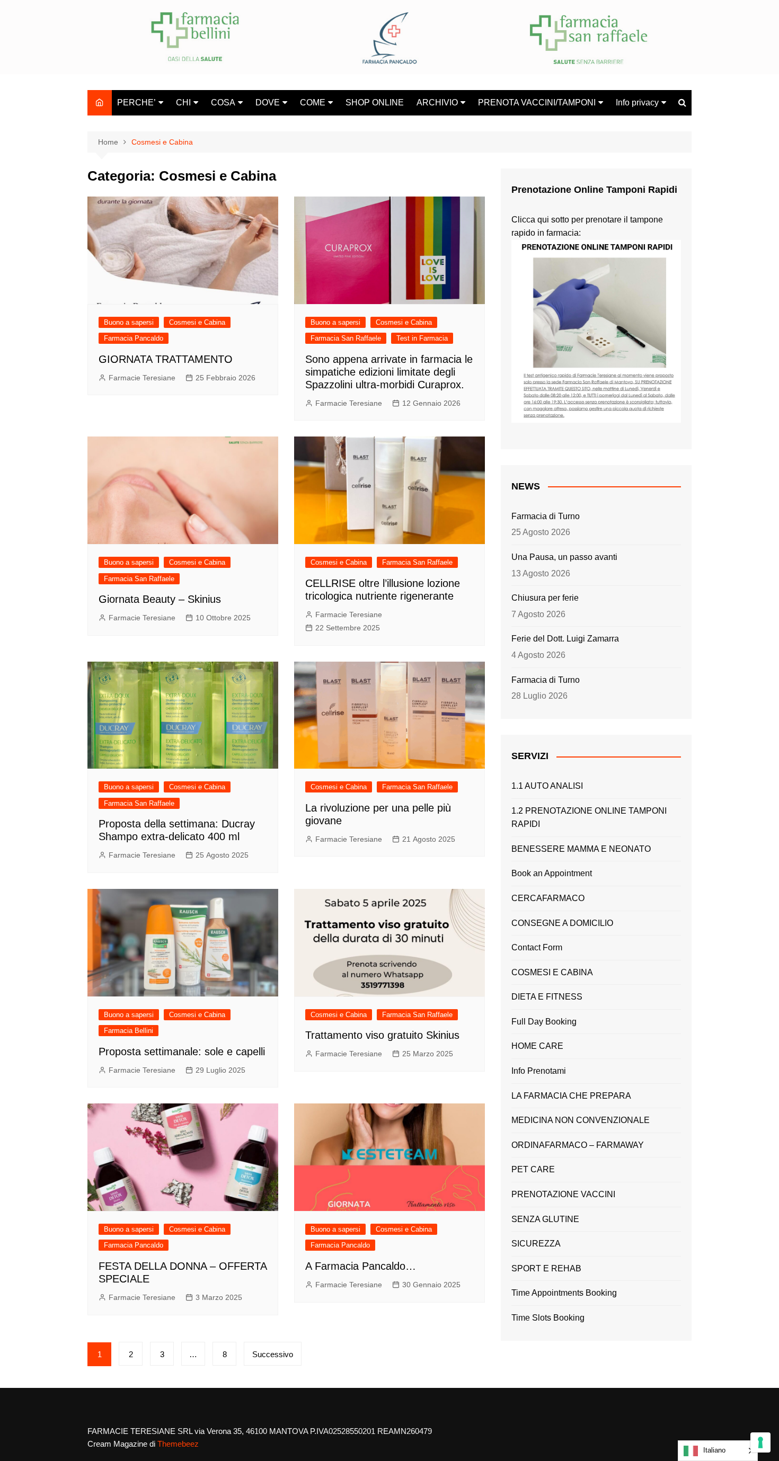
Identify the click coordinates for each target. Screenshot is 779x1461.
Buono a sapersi (129, 322)
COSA (223, 102)
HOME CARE (537, 1045)
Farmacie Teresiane (142, 377)
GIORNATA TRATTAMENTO (166, 359)
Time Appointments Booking (564, 1292)
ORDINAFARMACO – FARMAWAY (577, 1145)
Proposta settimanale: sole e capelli (182, 1051)
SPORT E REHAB (546, 1268)
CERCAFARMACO (548, 898)
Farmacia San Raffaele (346, 338)
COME (312, 102)
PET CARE (533, 1169)
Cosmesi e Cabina (197, 322)
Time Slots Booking (548, 1317)
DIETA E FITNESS (546, 996)
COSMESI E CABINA (552, 972)
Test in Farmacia (422, 338)
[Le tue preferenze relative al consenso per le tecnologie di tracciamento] (760, 1442)
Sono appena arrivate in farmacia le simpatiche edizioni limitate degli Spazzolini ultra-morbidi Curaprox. (389, 371)
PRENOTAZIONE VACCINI (563, 1194)
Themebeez (178, 1443)
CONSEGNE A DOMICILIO (562, 923)
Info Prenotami (538, 1070)
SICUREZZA (536, 1243)
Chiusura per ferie (545, 597)
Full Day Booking (544, 1021)
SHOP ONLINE (375, 102)
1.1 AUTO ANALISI (547, 785)
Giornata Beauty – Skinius (160, 599)
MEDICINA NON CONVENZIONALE (580, 1120)
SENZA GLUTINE (545, 1219)
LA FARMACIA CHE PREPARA (571, 1095)
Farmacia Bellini (128, 1031)
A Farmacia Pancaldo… (360, 1266)
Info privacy (637, 102)
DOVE (267, 102)
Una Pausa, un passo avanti (564, 557)
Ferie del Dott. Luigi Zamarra (565, 638)
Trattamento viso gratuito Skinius (382, 1035)
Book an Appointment (551, 873)
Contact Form (536, 947)
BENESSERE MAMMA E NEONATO (581, 848)
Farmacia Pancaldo (133, 338)
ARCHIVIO (437, 102)
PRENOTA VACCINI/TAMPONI (537, 102)
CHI (183, 102)
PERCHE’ (136, 102)
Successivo (272, 1354)
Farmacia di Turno (545, 516)
